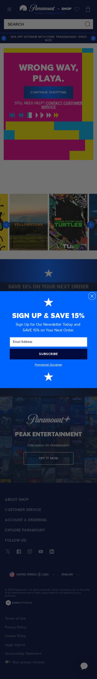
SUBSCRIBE (48, 354)
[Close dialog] (92, 296)
